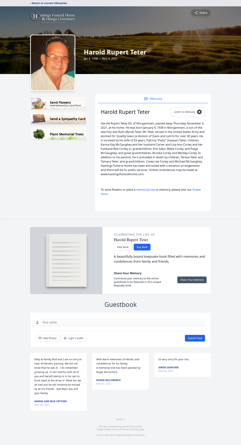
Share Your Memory (192, 279)
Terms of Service (130, 429)
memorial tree (145, 190)
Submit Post (195, 338)
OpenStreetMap (124, 435)
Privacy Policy (110, 429)
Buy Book (142, 247)
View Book (123, 247)
